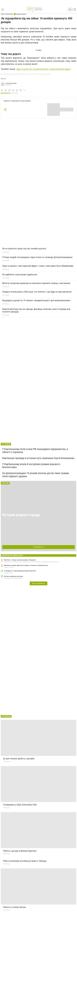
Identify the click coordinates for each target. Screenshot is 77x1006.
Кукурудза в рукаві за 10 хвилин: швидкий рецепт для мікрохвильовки (36, 300)
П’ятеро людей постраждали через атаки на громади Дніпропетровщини (37, 257)
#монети (3, 79)
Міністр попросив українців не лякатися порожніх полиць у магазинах (36, 283)
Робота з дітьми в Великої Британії (19, 851)
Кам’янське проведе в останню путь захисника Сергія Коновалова (38, 458)
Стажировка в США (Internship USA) (20, 804)
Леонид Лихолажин (11, 83)
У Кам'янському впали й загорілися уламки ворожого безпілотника (31, 466)
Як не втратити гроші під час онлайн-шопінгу (24, 248)
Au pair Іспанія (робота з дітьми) (18, 758)
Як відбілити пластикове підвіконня (19, 274)
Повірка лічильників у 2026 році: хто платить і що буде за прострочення (36, 291)
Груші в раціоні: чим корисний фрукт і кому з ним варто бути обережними (37, 266)
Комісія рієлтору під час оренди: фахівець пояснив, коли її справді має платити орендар (36, 310)
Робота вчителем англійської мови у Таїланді (24, 861)
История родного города (21, 515)
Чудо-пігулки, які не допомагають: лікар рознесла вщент (43, 69)
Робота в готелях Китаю (14, 907)
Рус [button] (70, 9)
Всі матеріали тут (38, 547)
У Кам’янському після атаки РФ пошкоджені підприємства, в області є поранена (35, 451)
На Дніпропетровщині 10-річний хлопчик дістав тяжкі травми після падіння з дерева (35, 475)
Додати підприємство (38, 583)
